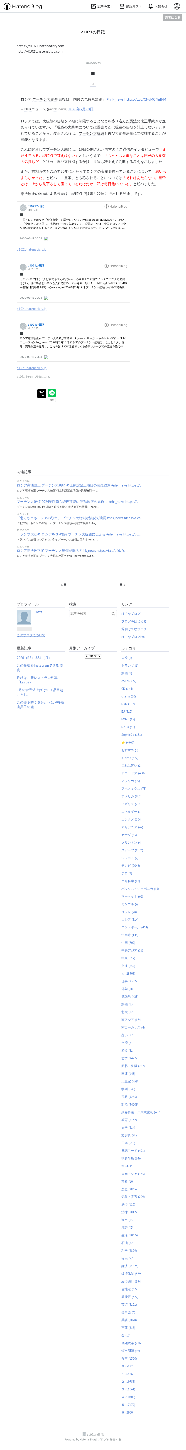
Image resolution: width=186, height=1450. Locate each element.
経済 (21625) (129, 1266)
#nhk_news (115, 99)
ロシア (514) (129, 919)
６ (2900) (127, 1412)
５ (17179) (128, 1405)
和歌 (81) (127, 1050)
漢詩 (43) (127, 1227)
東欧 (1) (126, 658)
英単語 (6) (128, 1312)
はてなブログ (130, 614)
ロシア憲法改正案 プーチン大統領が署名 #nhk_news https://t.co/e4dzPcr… (72, 550)
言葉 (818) (128, 1328)
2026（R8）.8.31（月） (34, 658)
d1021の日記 (93, 31)
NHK (28, 109)
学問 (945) (128, 1089)
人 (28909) (128, 973)
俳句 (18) (127, 989)
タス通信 (122, 149)
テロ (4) (126, 873)
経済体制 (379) (131, 1274)
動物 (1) (126, 673)
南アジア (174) (131, 1020)
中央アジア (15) (132, 950)
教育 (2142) (129, 1120)
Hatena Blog (88, 1439)
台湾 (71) (127, 1043)
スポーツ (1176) (132, 850)
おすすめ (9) (129, 750)
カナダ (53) (129, 835)
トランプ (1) (129, 665)
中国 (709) (128, 943)
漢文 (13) (127, 1220)
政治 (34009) (129, 1104)
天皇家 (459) (129, 1081)
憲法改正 (28, 193)
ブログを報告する (109, 1439)
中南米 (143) (129, 935)
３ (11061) (128, 1389)
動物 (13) (127, 1004)
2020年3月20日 (80, 109)
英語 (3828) (129, 1320)
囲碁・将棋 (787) (133, 1066)
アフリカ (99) (130, 781)
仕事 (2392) (129, 981)
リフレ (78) (129, 912)
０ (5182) (127, 1366)
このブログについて (31, 635)
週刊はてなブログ (134, 629)
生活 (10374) (129, 1235)
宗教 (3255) (129, 1097)
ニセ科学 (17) (130, 881)
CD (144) (127, 689)
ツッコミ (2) (129, 858)
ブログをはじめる (134, 621)
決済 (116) (128, 1204)
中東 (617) (128, 958)
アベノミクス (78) (133, 789)
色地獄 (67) (129, 1289)
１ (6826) (127, 1374)
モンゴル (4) (129, 904)
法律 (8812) (129, 1212)
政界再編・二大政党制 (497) (141, 1112)
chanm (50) (128, 696)
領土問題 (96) (130, 1351)
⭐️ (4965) (127, 742)
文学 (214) (128, 1128)
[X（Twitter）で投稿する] (41, 393)
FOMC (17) (128, 719)
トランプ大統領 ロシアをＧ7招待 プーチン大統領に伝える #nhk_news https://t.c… (79, 534)
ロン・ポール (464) (134, 927)
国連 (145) (128, 1074)
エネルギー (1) (131, 812)
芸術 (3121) (129, 1304)
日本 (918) (128, 1143)
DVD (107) (128, 704)
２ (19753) (128, 1382)
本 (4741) (127, 1166)
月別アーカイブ (82, 648)
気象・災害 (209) (133, 1197)
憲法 (133, 121)
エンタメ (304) (131, 819)
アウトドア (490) (133, 773)
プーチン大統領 (45, 99)
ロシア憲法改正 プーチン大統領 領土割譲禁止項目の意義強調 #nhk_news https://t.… (80, 485)
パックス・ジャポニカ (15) (140, 889)
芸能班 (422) (129, 1297)
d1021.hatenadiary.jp (31, 249)
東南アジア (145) (133, 1174)
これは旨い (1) (131, 765)
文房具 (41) (129, 1135)
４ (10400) (128, 1397)
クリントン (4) (131, 842)
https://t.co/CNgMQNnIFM (145, 99)
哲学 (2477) (129, 1058)
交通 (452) (128, 966)
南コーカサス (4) (133, 1027)
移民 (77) (127, 1258)
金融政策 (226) (131, 1343)
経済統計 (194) (131, 1281)
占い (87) (127, 1035)
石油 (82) (127, 1243)
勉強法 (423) (129, 997)
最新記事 (24, 648)
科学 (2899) (129, 1251)
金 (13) (125, 1335)
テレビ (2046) (130, 866)
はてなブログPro (133, 637)
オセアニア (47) (132, 827)
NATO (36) (128, 727)
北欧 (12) (127, 1012)
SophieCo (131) (131, 735)
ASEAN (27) (128, 681)
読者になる (173, 17)
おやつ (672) (129, 758)
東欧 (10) (127, 1181)
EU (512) (126, 711)
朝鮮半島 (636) (131, 1158)
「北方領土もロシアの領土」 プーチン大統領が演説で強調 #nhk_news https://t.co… (80, 518)
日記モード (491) (133, 1151)
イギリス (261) (131, 804)
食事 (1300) (129, 1358)
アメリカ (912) (131, 796)
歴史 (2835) (129, 1189)
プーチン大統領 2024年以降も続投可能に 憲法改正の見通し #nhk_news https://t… (78, 501)
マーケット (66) (132, 896)
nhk (54, 109)
